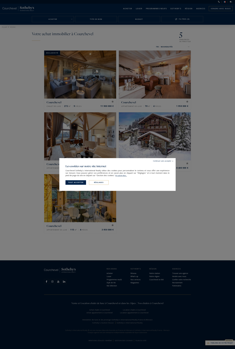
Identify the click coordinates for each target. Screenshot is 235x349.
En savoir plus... (121, 175)
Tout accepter (75, 182)
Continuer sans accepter (162, 161)
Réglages (99, 182)
